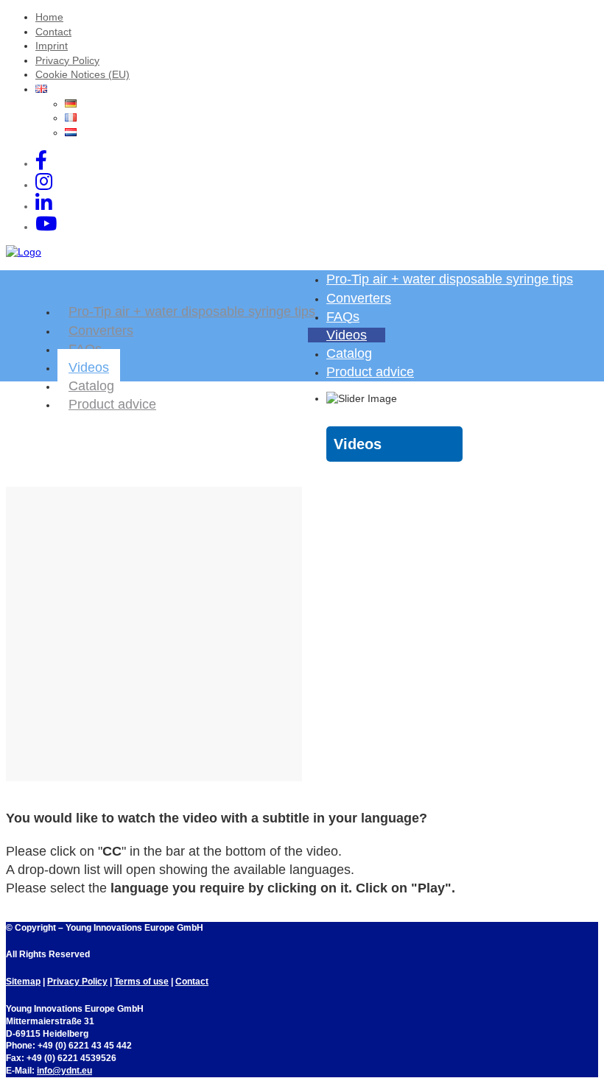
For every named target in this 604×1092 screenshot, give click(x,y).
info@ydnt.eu (64, 1070)
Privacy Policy (67, 60)
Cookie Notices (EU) (82, 74)
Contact (53, 32)
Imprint (51, 46)
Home (49, 17)
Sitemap (23, 981)
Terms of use (141, 981)
